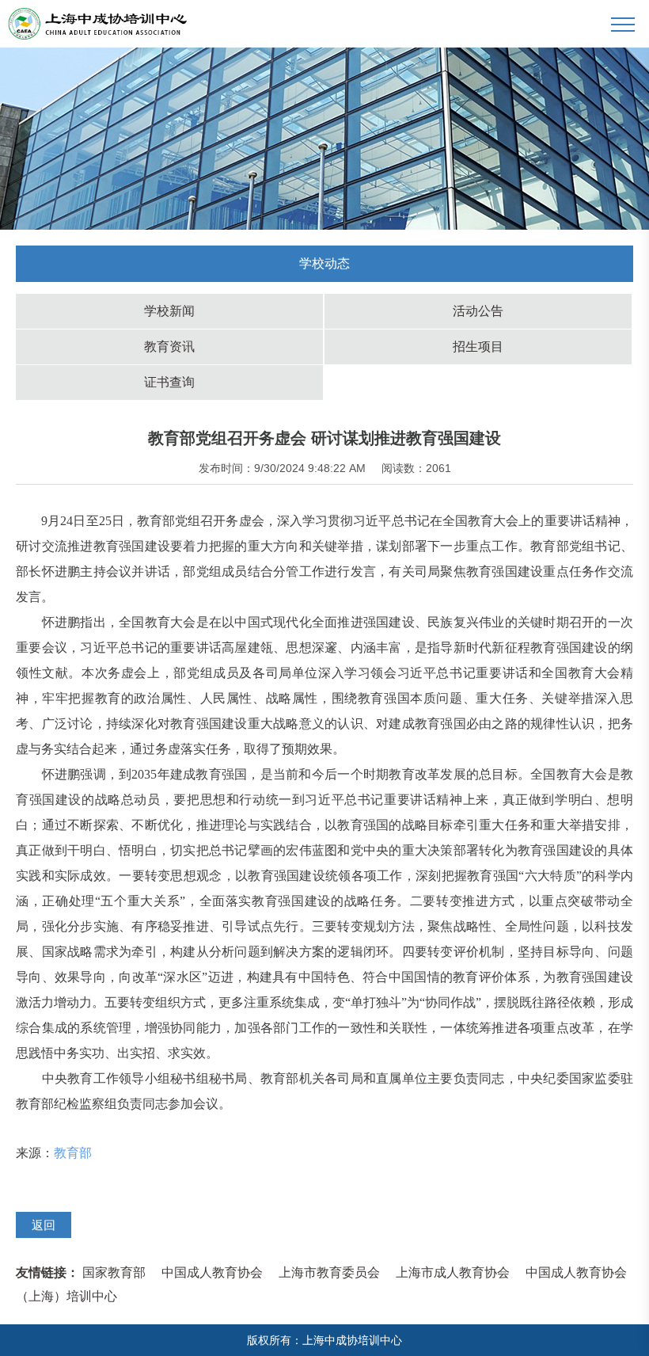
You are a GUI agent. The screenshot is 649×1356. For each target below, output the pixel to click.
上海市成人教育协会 (453, 1272)
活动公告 (478, 311)
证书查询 (169, 382)
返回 (43, 1225)
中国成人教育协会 (212, 1272)
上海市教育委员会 (329, 1272)
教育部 (73, 1153)
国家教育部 (114, 1272)
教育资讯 (169, 346)
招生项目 (478, 346)
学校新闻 (169, 311)
